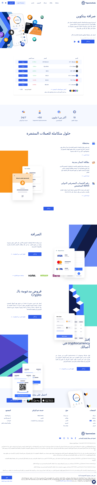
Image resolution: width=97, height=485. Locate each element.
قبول (7, 477)
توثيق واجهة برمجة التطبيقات (37, 420)
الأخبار (66, 420)
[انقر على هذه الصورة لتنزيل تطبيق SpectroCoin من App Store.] (79, 41)
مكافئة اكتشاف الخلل (6, 423)
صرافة (45, 3)
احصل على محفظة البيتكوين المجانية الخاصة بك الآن (83, 35)
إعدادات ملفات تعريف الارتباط (7, 481)
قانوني (42, 418)
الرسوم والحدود (7, 418)
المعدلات (9, 420)
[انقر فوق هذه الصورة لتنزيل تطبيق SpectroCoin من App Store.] (47, 400)
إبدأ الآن (88, 41)
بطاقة (51, 3)
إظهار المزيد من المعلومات (19, 254)
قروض (94, 425)
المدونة (66, 423)
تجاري (32, 3)
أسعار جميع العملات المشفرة (59, 89)
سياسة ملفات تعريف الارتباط (66, 480)
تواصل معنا (65, 425)
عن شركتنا (65, 415)
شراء (23, 62)
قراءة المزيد (86, 155)
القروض (39, 3)
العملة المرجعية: (28, 89)
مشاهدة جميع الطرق (19, 275)
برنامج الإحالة (8, 415)
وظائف (66, 418)
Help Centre (40, 415)
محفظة (57, 3)
